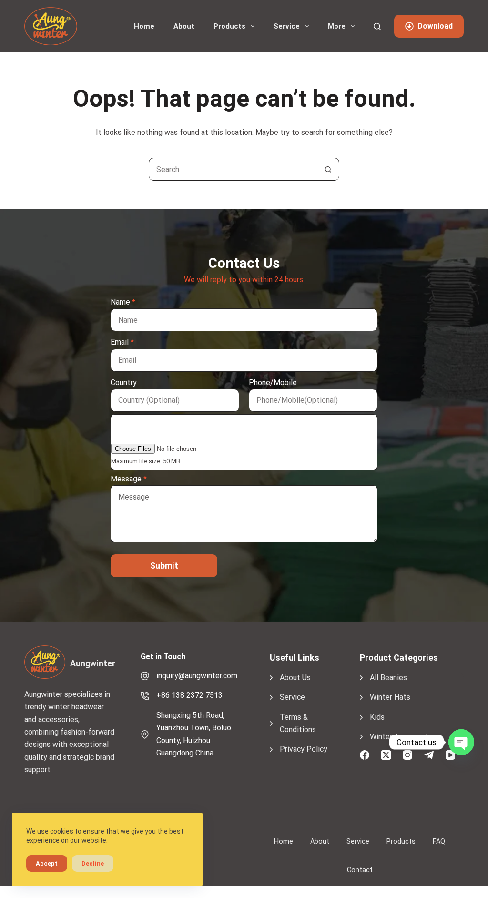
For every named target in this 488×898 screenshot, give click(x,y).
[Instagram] (407, 755)
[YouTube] (450, 755)
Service (287, 26)
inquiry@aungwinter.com (196, 675)
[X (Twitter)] (386, 755)
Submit (164, 566)
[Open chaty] (461, 742)
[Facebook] (364, 755)
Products (229, 26)
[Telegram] (429, 755)
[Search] (377, 26)
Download (435, 26)
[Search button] (328, 169)
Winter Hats (390, 697)
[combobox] (233, 169)
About (183, 26)
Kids (377, 717)
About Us (295, 677)
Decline (92, 863)
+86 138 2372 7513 (189, 695)
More (337, 26)
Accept (47, 863)
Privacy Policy (303, 749)
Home (144, 26)
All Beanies (388, 677)
